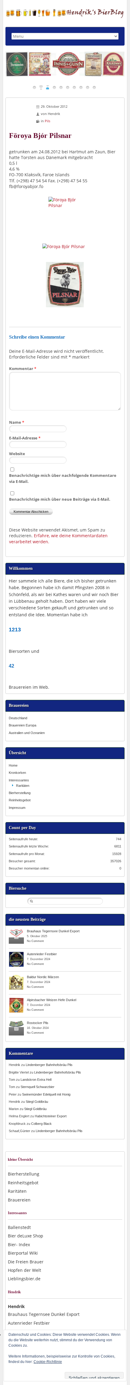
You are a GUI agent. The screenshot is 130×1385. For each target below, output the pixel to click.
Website (17, 453)
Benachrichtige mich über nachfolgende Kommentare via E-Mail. (62, 478)
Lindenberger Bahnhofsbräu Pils (49, 1065)
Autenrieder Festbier (42, 954)
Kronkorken (17, 772)
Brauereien (19, 1200)
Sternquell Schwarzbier (37, 1087)
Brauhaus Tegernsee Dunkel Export (53, 931)
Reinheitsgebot (20, 800)
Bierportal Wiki (23, 1253)
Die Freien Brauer (26, 1262)
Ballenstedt (19, 1227)
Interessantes (19, 780)
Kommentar (22, 368)
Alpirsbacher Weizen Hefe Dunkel (51, 1000)
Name (16, 422)
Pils (47, 121)
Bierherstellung (20, 793)
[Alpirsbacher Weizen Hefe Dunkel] (16, 999)
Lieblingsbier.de (24, 1278)
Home (13, 765)
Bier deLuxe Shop (25, 1236)
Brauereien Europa (22, 725)
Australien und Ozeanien (27, 733)
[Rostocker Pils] (16, 1022)
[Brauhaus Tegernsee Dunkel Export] (16, 931)
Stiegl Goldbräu (37, 1101)
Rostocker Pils (37, 1023)
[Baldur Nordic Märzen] (16, 976)
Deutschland (18, 718)
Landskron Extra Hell (36, 1079)
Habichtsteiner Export (51, 1116)
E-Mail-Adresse (25, 438)
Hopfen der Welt (24, 1270)
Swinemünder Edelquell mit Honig (46, 1094)
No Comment (35, 941)
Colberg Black (41, 1123)
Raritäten (22, 785)
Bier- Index (19, 1244)
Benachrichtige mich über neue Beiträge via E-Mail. (59, 499)
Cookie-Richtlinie (48, 1362)
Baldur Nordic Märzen (43, 977)
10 (94, 87)
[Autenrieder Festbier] (16, 954)
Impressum (17, 807)
